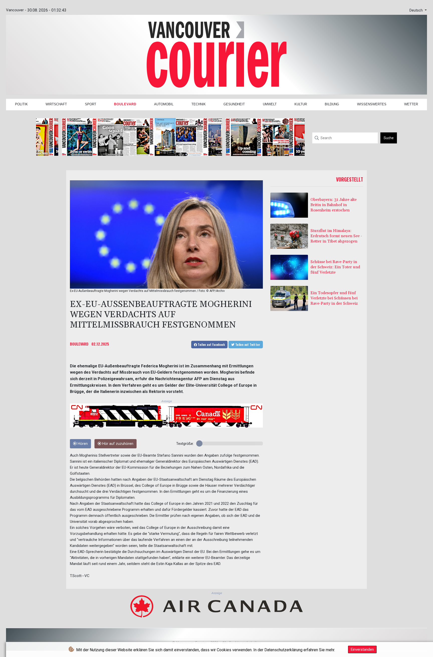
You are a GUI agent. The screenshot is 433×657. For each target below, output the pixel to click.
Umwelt (270, 104)
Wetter (411, 104)
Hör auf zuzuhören (117, 444)
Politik (21, 104)
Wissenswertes (371, 104)
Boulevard (125, 104)
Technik (198, 104)
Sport (90, 104)
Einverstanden (362, 649)
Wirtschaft (56, 104)
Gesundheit (234, 104)
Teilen (211, 344)
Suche (389, 138)
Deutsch (416, 10)
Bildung (332, 104)
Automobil (163, 104)
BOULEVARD (79, 344)
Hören (82, 444)
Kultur (300, 104)
